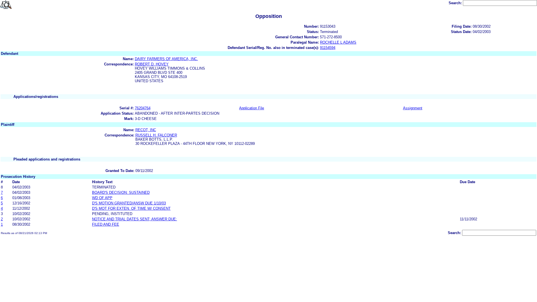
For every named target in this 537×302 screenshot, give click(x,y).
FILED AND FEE (105, 224)
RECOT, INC (145, 130)
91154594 (327, 48)
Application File (251, 108)
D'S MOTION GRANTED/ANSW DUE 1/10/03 (129, 203)
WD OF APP (102, 198)
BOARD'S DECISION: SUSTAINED (121, 192)
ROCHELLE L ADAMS (338, 42)
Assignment (412, 108)
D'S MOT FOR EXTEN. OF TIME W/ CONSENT (131, 208)
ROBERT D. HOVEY (152, 64)
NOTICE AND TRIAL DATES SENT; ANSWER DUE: (134, 219)
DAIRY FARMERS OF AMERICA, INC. (166, 59)
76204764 (142, 108)
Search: (456, 3)
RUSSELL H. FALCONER (156, 135)
